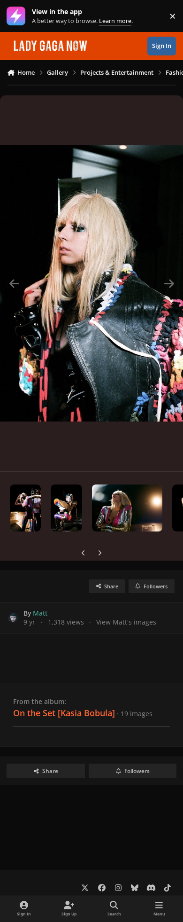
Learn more (18, 16)
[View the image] (25, 507)
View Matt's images (126, 621)
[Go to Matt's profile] (13, 618)
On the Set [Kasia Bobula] (64, 713)
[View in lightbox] (91, 283)
